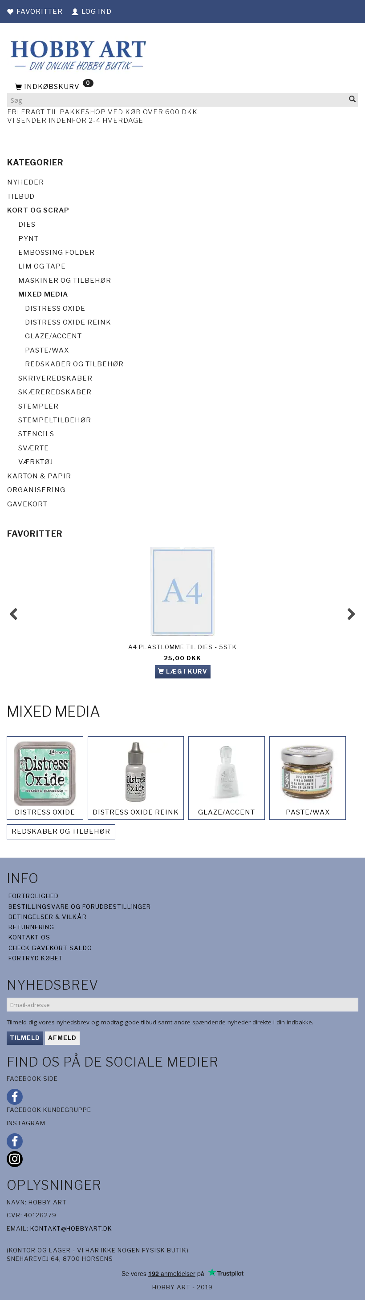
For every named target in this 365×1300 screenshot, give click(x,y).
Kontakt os (29, 937)
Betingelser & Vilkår (47, 916)
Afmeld (62, 1037)
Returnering (31, 927)
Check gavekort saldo (50, 947)
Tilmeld (25, 1037)
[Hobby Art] (77, 54)
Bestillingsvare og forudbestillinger (79, 906)
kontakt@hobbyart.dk (71, 1228)
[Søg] (352, 99)
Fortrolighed (33, 895)
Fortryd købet (35, 958)
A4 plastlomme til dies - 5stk (182, 646)
